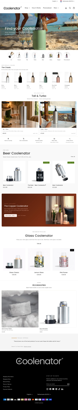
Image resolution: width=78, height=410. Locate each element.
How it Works (36, 8)
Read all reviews (27, 346)
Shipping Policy (7, 379)
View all (73, 156)
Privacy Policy (6, 386)
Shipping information (8, 376)
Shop (26, 8)
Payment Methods (7, 389)
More (55, 8)
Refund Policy (6, 381)
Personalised (47, 8)
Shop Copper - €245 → (10, 215)
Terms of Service (7, 384)
